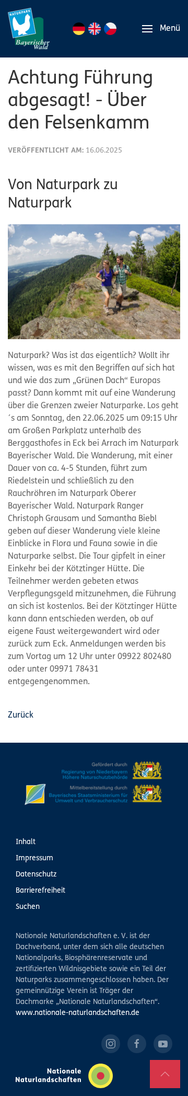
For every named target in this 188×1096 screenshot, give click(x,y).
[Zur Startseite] (29, 29)
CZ (110, 28)
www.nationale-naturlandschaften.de (77, 1013)
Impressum (34, 858)
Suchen (28, 907)
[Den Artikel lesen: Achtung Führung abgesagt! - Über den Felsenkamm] (94, 282)
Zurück (20, 715)
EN (94, 28)
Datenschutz (36, 875)
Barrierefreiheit (40, 891)
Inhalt (26, 842)
